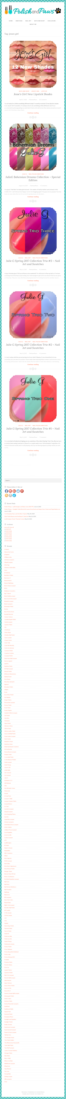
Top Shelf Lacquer (9, 1048)
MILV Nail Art (8, 858)
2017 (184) (9, 535)
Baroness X (7, 578)
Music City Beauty (9, 876)
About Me (33, 24)
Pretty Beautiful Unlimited (11, 952)
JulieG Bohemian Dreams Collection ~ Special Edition (33, 178)
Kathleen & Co (8, 780)
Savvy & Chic (7, 988)
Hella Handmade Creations (11, 746)
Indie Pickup (7, 765)
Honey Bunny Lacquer (10, 752)
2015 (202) (9, 538)
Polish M (6, 933)
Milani (5, 855)
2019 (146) (9, 531)
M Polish (6, 845)
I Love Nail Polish (8, 757)
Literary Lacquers (9, 822)
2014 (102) (9, 540)
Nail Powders (7, 889)
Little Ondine (8, 827)
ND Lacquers (7, 897)
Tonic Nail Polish (8, 1045)
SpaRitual (6, 1006)
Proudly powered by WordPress (33, 1092)
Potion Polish (8, 946)
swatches (19, 21)
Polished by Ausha (9, 944)
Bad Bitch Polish (8, 575)
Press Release (8, 949)
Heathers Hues (8, 744)
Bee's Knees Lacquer (10, 585)
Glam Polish (7, 723)
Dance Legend (8, 661)
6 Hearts (6, 549)
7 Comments (42, 437)
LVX (5, 840)
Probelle (6, 959)
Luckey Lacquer (8, 837)
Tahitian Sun (7, 1035)
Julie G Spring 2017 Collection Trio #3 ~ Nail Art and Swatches (33, 262)
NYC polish (7, 910)
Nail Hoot (6, 884)
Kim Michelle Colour (9, 788)
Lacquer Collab (8, 798)
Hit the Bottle (8, 749)
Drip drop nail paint (9, 681)
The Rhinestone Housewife (11, 1042)
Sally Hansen (7, 980)
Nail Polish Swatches (36, 174)
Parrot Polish (7, 931)
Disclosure (52, 21)
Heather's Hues (8, 741)
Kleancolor (7, 791)
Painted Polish (8, 928)
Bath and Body (39, 21)
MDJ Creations (8, 853)
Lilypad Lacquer (8, 811)
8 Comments (42, 269)
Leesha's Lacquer (9, 809)
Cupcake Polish (8, 655)
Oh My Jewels (8, 915)
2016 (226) (9, 537)
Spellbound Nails (8, 1009)
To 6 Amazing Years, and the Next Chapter (15, 513)
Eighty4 (6, 684)
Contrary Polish (8, 650)
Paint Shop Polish (9, 926)
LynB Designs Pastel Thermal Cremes (14, 519)
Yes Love (6, 1071)
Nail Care (6, 881)
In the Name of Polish (10, 759)
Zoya (5, 1081)
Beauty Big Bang (8, 583)
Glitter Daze (7, 728)
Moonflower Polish (9, 868)
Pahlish (6, 923)
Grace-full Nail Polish (9, 733)
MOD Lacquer (8, 861)
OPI (5, 918)
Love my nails (7, 835)
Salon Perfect (8, 983)
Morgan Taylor (8, 871)
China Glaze (7, 632)
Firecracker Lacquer (9, 702)
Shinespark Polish (9, 996)
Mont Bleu (7, 863)
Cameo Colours (8, 617)
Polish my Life (8, 939)
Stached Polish (8, 1014)
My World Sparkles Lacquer (11, 879)
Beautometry (8, 580)
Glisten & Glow (8, 726)
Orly (5, 920)
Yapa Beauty (7, 1068)
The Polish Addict (9, 1040)
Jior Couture (7, 772)
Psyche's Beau (8, 965)
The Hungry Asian (9, 1037)
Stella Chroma (8, 1024)
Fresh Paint (7, 707)
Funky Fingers (8, 710)
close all (11, 527)
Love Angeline (8, 832)
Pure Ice (6, 967)
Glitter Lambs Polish (9, 731)
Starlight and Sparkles (10, 1019)
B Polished (7, 572)
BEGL (5, 588)
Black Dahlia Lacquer (9, 596)
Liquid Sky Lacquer (9, 819)
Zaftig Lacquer (8, 1076)
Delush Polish (8, 671)
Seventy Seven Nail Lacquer (11, 993)
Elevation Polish (8, 687)
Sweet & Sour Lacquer (10, 1032)
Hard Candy (7, 739)
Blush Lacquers (8, 604)
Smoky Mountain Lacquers (11, 1003)
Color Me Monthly (9, 645)
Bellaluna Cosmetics (9, 591)
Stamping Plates (8, 1016)
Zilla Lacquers (8, 1079)
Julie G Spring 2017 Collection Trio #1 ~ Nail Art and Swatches (33, 430)
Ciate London (8, 637)
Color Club (7, 642)
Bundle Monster (8, 614)
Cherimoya (7, 630)
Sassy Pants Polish (9, 985)
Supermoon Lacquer (9, 1027)
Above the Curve (9, 552)
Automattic (39, 1094)
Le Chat (6, 806)
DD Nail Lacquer (8, 668)
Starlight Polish (8, 1022)
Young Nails (7, 1074)
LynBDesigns (7, 843)
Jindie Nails (7, 770)
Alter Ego (6, 565)
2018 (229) (9, 533)
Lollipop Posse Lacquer (10, 830)
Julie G (24, 174)
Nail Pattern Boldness (10, 887)
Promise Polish (8, 962)
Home (11, 21)
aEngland (6, 554)
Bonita (6, 609)
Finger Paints (7, 700)
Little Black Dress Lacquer (11, 824)
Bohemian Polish (8, 606)
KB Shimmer (7, 783)
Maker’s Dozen (8, 848)
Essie (5, 692)
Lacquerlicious (8, 804)
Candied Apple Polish (10, 619)
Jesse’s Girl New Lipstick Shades (33, 94)
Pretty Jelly (7, 954)
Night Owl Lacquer (9, 905)
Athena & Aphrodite (9, 567)
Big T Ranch (7, 593)
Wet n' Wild (7, 1058)
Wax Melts (7, 1055)
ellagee (6, 689)
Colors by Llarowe (9, 648)
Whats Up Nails (8, 1061)
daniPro (6, 663)
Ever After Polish (8, 694)
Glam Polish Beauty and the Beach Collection (16, 516)
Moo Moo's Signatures (10, 866)
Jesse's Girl (35, 91)
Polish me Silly (8, 936)
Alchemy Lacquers (9, 559)
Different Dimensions (10, 674)
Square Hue (7, 1011)
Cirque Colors (8, 640)
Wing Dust (7, 1066)
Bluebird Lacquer (8, 601)
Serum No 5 (7, 991)
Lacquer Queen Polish (10, 801)
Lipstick (44, 91)
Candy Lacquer (8, 622)
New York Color (8, 900)
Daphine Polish (8, 666)
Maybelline (7, 850)
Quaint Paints (8, 970)
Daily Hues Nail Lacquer (10, 658)
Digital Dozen (8, 676)
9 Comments (43, 185)
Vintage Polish (8, 1053)
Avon (5, 570)
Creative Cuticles (9, 653)
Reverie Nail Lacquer (9, 978)
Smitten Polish (8, 1001)
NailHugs (6, 892)
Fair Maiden (7, 697)
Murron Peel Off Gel (9, 874)
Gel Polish (7, 715)
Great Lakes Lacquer (9, 736)
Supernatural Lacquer (10, 1029)
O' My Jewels (8, 913)
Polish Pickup (8, 941)
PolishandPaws (33, 99)
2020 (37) (8, 529)
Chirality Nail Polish (9, 635)
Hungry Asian (8, 754)
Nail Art (28, 21)
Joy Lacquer (7, 775)
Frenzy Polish (7, 705)
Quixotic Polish (8, 972)
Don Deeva (7, 679)
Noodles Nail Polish (9, 907)
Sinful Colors (7, 998)
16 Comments (43, 99)
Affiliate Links (8, 557)
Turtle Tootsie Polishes (10, 1050)
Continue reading (35, 113)
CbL (5, 627)
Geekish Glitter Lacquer (10, 713)
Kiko (5, 785)
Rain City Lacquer (9, 975)
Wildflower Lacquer (9, 1063)
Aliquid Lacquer (8, 562)
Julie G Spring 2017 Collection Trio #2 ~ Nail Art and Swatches (33, 346)
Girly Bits (6, 718)
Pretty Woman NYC (9, 957)
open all (6, 527)
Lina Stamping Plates (10, 814)
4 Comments (42, 353)
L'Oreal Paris (7, 796)
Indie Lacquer (8, 762)
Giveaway (7, 720)
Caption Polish (8, 624)
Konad (6, 793)
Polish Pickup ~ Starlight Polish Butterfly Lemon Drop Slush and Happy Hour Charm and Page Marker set (32, 509)
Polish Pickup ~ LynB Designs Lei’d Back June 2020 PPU (19, 506)
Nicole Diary (7, 902)
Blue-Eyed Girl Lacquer (10, 598)
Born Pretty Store (9, 611)
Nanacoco (7, 894)
